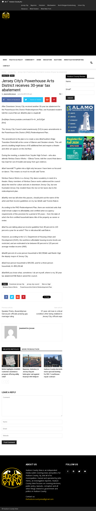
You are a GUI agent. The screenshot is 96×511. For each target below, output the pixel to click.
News (5, 60)
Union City (81, 5)
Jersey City (24, 5)
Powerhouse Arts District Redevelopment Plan (36, 287)
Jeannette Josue (10, 94)
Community (29, 60)
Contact (6, 66)
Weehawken (51, 5)
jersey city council (33, 284)
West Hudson (34, 9)
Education (47, 60)
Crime (38, 60)
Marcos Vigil (46, 284)
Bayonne (33, 5)
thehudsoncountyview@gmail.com (40, 499)
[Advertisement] (48, 38)
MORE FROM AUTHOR (30, 349)
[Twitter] (79, 472)
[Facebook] (68, 472)
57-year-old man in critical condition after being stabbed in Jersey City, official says (49, 314)
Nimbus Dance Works (10, 287)
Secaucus (24, 9)
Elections (58, 60)
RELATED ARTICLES (11, 349)
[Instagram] (74, 472)
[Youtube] (85, 472)
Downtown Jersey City (16, 284)
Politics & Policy (16, 60)
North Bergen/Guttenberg (67, 5)
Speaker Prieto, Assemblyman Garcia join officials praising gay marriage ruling (15, 314)
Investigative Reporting (74, 60)
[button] (91, 63)
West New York (46, 9)
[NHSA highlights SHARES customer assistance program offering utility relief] (11, 360)
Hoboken (42, 5)
